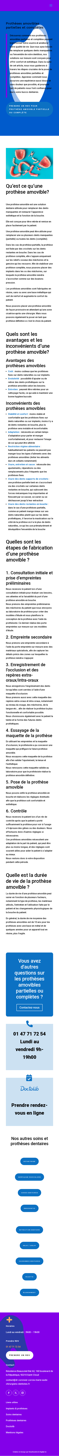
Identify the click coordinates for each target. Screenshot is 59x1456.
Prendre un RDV (19, 1355)
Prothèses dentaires (16, 1420)
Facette (29, 1277)
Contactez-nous (29, 1007)
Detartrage (29, 1161)
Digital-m (43, 1452)
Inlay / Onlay (29, 1245)
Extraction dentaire (29, 1230)
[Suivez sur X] (16, 1393)
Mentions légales (14, 1432)
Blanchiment (29, 1292)
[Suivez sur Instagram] (22, 1393)
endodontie (29, 1208)
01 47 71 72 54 (13, 1346)
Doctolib (10, 1426)
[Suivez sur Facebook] (9, 1393)
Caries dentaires (29, 1192)
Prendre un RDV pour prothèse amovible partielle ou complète (29, 109)
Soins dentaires (14, 1414)
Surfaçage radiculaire (29, 1177)
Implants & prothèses (16, 1408)
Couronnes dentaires (29, 1261)
